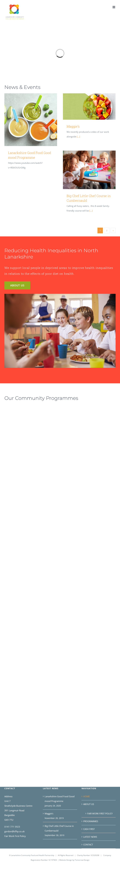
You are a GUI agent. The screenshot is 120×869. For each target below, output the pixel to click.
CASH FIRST (89, 829)
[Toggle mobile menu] (114, 7)
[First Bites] (26, 725)
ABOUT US (88, 804)
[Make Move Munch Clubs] (18, 512)
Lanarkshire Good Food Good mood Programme (26, 119)
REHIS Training (22, 591)
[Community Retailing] (26, 660)
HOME (86, 796)
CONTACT (88, 844)
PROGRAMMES (90, 821)
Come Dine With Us (80, 526)
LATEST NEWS (90, 836)
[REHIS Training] (26, 591)
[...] (78, 136)
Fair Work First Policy (15, 836)
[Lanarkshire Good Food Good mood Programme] (30, 119)
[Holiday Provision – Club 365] (26, 423)
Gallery (35, 119)
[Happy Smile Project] (85, 660)
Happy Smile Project (80, 660)
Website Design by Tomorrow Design (74, 860)
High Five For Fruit (82, 418)
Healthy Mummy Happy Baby (80, 591)
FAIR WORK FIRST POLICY (100, 813)
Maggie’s (85, 106)
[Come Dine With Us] (85, 526)
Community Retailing (22, 660)
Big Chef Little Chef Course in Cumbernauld (85, 170)
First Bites (22, 725)
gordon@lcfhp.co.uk (14, 831)
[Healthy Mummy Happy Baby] (85, 591)
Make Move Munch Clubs (14, 512)
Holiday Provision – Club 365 (22, 423)
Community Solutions (80, 461)
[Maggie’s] (89, 106)
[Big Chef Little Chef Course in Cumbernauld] (89, 170)
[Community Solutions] (85, 461)
